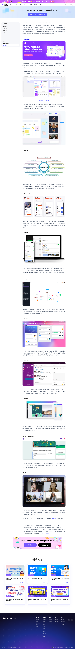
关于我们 (56, 621)
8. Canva (5, 41)
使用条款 (62, 624)
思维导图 (37, 619)
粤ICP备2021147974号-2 (69, 647)
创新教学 (44, 626)
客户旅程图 (38, 623)
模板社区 (25, 4)
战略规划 (44, 631)
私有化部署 (63, 621)
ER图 (37, 626)
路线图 (37, 624)
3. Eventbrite (6, 30)
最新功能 (50, 623)
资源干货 (32, 22)
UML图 (37, 628)
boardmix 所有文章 (26, 22)
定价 (40, 4)
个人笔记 (44, 633)
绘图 (43, 629)
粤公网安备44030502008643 (58, 647)
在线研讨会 (44, 634)
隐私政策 (62, 623)
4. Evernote (5, 32)
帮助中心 (50, 621)
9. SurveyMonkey (6, 43)
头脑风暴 (44, 623)
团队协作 (44, 621)
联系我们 (56, 619)
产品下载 (62, 619)
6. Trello (5, 37)
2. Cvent (5, 28)
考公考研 (44, 628)
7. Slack (4, 39)
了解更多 (22, 582)
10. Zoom (5, 45)
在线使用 (30, 545)
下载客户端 (45, 545)
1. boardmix (5, 26)
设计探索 (44, 624)
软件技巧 (44, 619)
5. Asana (5, 34)
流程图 (37, 621)
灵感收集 (44, 636)
